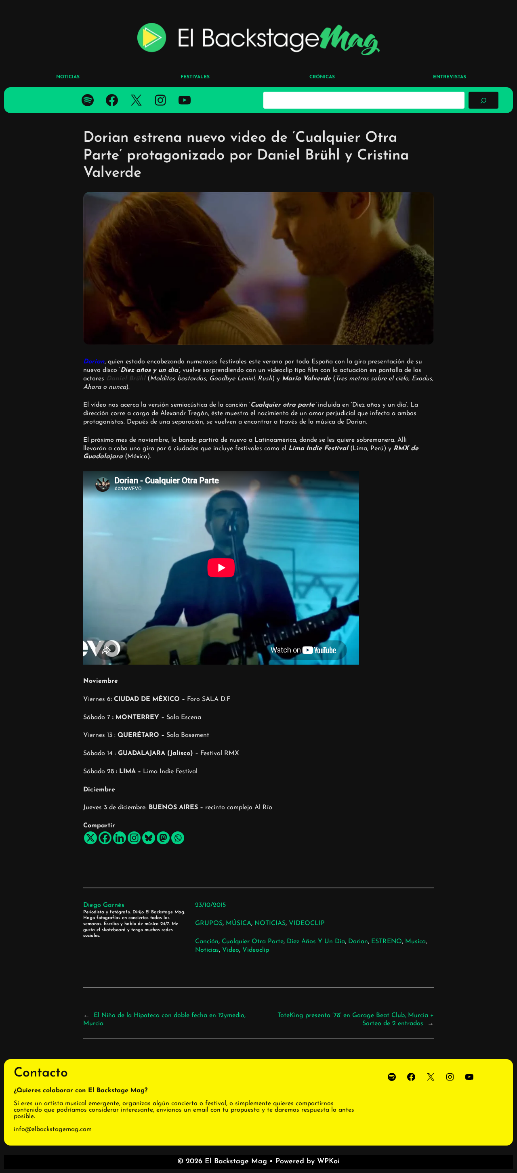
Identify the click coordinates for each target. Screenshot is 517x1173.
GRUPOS (209, 923)
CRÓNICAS (322, 77)
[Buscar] (483, 100)
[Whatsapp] (177, 837)
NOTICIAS (270, 923)
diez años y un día (316, 941)
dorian (358, 941)
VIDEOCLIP (307, 923)
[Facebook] (105, 837)
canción (207, 941)
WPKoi (328, 1161)
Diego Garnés (103, 905)
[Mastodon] (163, 837)
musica (415, 941)
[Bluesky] (148, 837)
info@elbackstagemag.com (53, 1129)
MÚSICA (238, 923)
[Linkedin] (119, 837)
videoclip (255, 950)
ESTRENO (386, 941)
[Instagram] (134, 837)
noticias (207, 950)
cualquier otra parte (253, 941)
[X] (90, 837)
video (230, 950)
